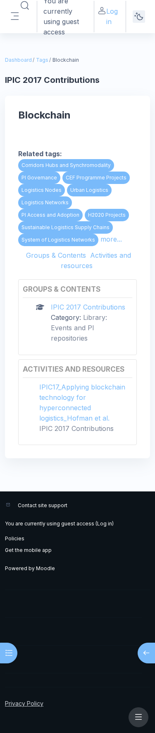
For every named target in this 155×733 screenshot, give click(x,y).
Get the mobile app (28, 550)
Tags (42, 60)
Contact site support (42, 505)
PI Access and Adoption (50, 215)
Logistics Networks (45, 202)
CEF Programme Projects (96, 177)
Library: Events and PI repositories (79, 327)
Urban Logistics (89, 190)
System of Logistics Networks (58, 240)
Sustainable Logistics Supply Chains (65, 227)
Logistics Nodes (41, 190)
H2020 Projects (107, 215)
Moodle (45, 568)
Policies (14, 538)
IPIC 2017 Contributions (88, 307)
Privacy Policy (24, 703)
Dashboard (18, 60)
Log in (112, 16)
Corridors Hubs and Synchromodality (66, 165)
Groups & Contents (56, 255)
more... (111, 239)
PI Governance (39, 177)
